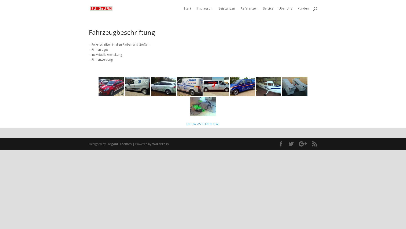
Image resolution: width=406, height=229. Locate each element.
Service (268, 8)
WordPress (160, 144)
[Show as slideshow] (203, 124)
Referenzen (249, 8)
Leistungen (227, 8)
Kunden (303, 8)
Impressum (205, 8)
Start (187, 8)
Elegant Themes (119, 144)
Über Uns (285, 8)
